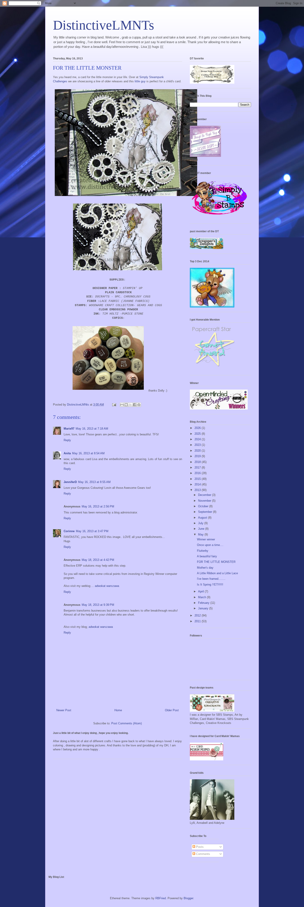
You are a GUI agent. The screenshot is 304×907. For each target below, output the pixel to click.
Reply (67, 440)
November (205, 500)
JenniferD (70, 482)
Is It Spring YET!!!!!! (210, 584)
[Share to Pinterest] (139, 404)
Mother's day (205, 567)
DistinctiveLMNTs (103, 25)
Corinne (69, 531)
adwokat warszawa (107, 586)
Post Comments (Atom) (126, 723)
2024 (198, 439)
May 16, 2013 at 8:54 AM (88, 453)
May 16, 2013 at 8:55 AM (94, 482)
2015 (198, 479)
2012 (198, 615)
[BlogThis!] (126, 404)
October (203, 506)
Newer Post (63, 710)
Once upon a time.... (210, 545)
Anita (67, 453)
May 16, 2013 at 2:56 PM (98, 506)
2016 (198, 473)
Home (118, 710)
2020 (198, 450)
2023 (198, 444)
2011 (198, 621)
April (201, 591)
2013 (198, 490)
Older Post (172, 710)
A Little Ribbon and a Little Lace (217, 573)
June (201, 528)
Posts (199, 846)
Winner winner (206, 539)
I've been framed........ (211, 578)
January (203, 608)
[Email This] (122, 404)
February (204, 602)
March (202, 597)
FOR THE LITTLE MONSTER (216, 562)
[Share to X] (130, 404)
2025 (198, 433)
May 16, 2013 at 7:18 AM (92, 428)
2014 (198, 484)
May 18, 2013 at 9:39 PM (98, 604)
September (205, 511)
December (205, 495)
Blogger (188, 898)
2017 (198, 467)
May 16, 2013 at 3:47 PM (92, 531)
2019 (198, 456)
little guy (140, 81)
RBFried (160, 898)
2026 (198, 428)
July (201, 523)
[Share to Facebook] (134, 404)
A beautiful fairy (207, 556)
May (201, 534)
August (203, 517)
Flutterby (202, 550)
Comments (202, 854)
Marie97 (69, 428)
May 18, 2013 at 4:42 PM (98, 560)
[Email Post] (114, 404)
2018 (198, 462)
